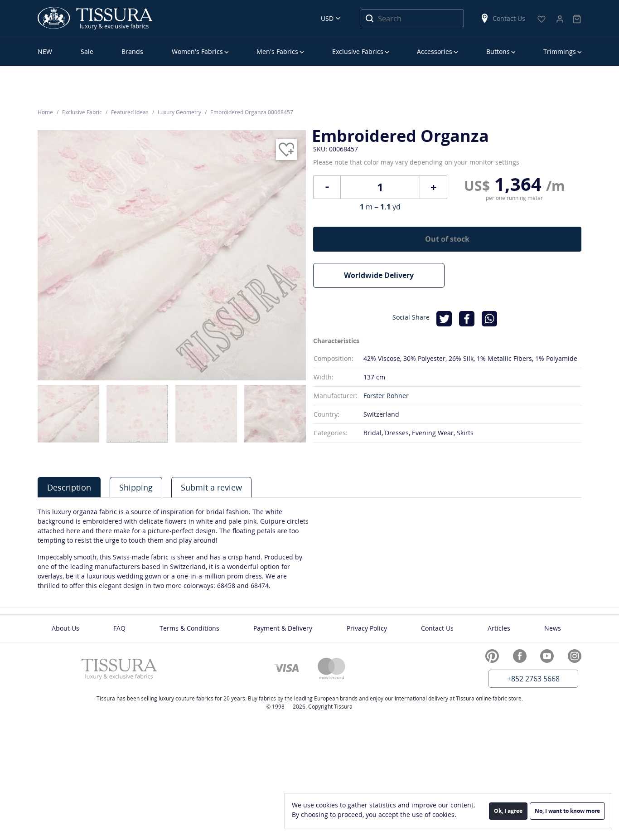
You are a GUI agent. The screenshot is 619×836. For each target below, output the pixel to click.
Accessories (434, 51)
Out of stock (447, 239)
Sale (87, 51)
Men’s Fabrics (277, 51)
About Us (65, 628)
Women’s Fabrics (197, 51)
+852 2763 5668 (533, 679)
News (552, 628)
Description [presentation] (69, 487)
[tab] (69, 487)
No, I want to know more (567, 811)
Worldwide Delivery (379, 275)
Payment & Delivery (282, 628)
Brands (132, 51)
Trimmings (559, 51)
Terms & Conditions (189, 628)
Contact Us (509, 18)
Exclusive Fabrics (357, 51)
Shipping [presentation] (136, 487)
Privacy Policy (367, 628)
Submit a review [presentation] (211, 487)
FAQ (119, 628)
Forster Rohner (386, 395)
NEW (45, 51)
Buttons (498, 51)
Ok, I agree (508, 811)
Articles (499, 628)
